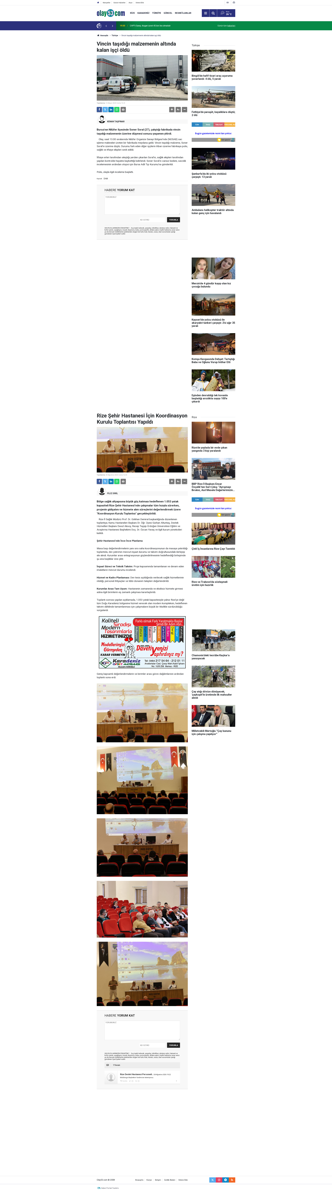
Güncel (168, 13)
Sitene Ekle (140, 3)
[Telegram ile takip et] (225, 1180)
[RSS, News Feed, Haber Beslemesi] (232, 1180)
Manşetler (106, 3)
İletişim (158, 1180)
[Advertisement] (84, 69)
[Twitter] (105, 109)
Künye (149, 1180)
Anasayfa (104, 35)
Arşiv (130, 3)
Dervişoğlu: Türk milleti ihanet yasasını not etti (150, 25)
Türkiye (156, 13)
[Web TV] (227, 2)
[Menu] (205, 13)
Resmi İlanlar (183, 13)
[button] (171, 109)
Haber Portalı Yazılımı (110, 1188)
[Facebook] (99, 109)
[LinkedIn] (111, 109)
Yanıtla (124, 1081)
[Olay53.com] (111, 13)
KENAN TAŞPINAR (116, 121)
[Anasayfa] (98, 3)
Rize (132, 13)
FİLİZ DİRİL (112, 493)
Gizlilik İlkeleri (169, 1180)
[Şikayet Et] (176, 1080)
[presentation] (106, 25)
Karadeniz (143, 13)
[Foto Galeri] (233, 2)
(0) (132, 1081)
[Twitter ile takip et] (212, 1180)
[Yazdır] (123, 109)
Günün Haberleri (119, 3)
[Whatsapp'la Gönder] (116, 109)
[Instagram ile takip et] (219, 1180)
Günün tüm (226, 25)
